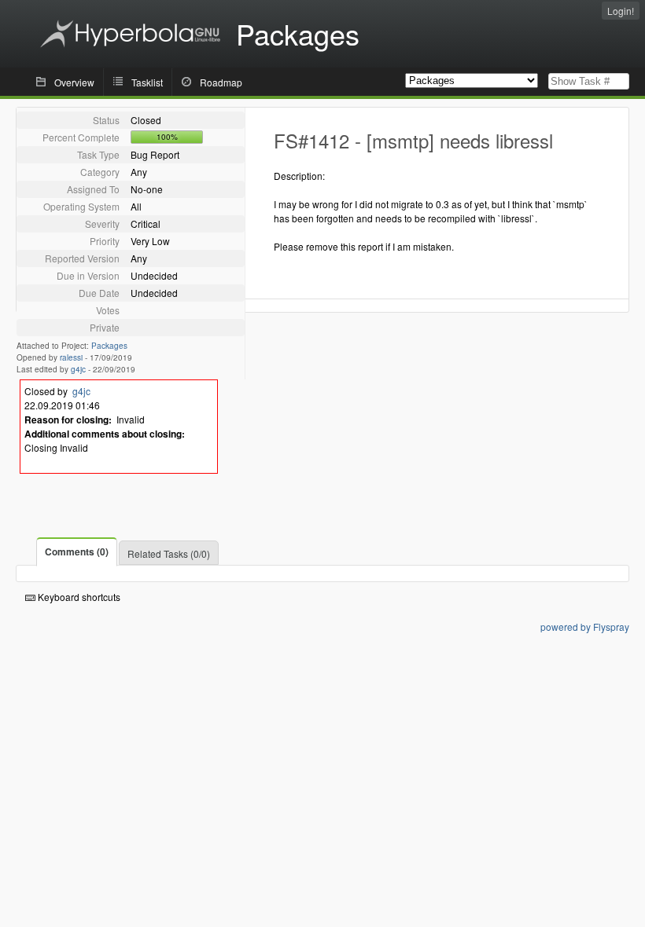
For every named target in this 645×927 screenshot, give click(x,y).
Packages (109, 345)
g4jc (78, 369)
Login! (620, 10)
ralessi (71, 357)
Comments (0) (77, 551)
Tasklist (147, 82)
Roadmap (221, 82)
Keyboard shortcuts (77, 596)
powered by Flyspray (584, 626)
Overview (74, 82)
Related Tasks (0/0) (168, 553)
